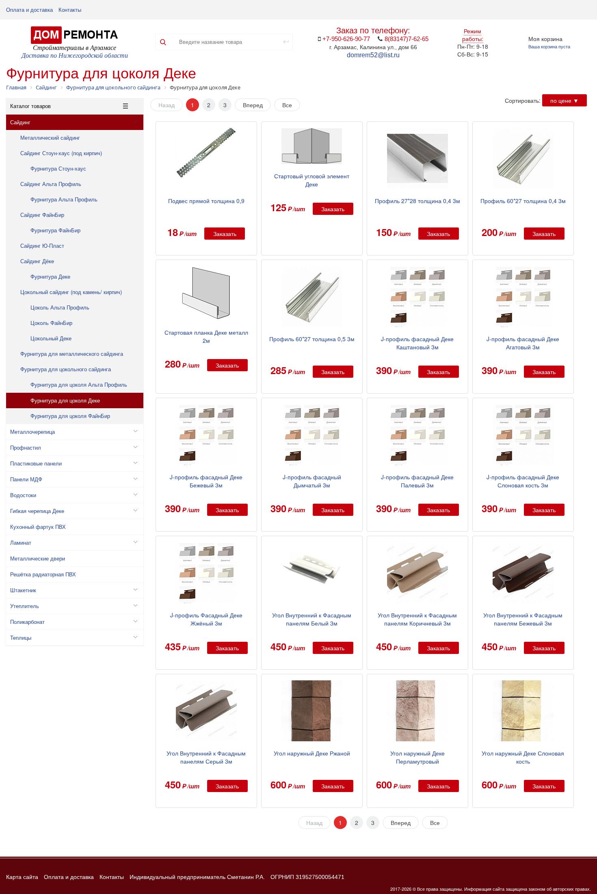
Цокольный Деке (50, 338)
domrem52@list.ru (373, 55)
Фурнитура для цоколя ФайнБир (70, 416)
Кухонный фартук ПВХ (38, 526)
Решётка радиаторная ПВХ (43, 574)
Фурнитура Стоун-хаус (58, 168)
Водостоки (23, 495)
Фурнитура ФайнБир (55, 230)
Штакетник (23, 590)
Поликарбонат (27, 622)
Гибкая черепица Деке (37, 511)
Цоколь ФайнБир (51, 323)
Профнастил (25, 447)
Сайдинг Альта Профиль (50, 184)
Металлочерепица (32, 431)
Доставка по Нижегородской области (75, 55)
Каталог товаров (30, 106)
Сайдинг (20, 122)
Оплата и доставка (29, 10)
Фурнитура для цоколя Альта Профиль (78, 384)
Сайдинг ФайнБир (42, 215)
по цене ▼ (564, 100)
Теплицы (20, 637)
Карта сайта (22, 877)
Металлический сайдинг (50, 137)
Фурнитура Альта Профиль (63, 199)
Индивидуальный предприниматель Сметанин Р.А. (197, 877)
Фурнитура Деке (50, 276)
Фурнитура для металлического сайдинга (71, 353)
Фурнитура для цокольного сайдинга (65, 369)
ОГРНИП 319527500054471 (307, 877)
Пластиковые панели (36, 463)
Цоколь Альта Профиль (59, 307)
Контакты (69, 10)
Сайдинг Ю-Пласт (42, 245)
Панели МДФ (26, 479)
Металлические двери (37, 558)
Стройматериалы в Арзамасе (74, 47)
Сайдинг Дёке (37, 261)
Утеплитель (24, 606)
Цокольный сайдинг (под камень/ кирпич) (71, 292)
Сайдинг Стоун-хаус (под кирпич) (61, 153)
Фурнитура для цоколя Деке (65, 400)
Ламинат (20, 542)
